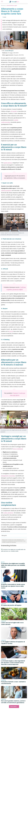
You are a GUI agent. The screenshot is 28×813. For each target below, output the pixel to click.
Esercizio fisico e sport (12, 5)
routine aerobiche (8, 512)
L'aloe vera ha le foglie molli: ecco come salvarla (12, 623)
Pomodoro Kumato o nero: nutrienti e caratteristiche (13, 682)
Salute (2, 562)
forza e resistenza (18, 449)
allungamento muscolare (8, 475)
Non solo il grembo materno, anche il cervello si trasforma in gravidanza (13, 701)
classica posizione (6, 190)
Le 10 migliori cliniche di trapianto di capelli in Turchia (13, 642)
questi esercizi (8, 162)
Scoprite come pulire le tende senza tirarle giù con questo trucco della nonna (13, 586)
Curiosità (3, 582)
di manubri (14, 111)
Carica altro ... (14, 706)
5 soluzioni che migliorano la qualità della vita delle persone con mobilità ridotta (13, 565)
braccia (11, 331)
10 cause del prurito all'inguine (11, 605)
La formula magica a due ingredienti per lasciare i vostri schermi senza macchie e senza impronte (13, 662)
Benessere (3, 5)
